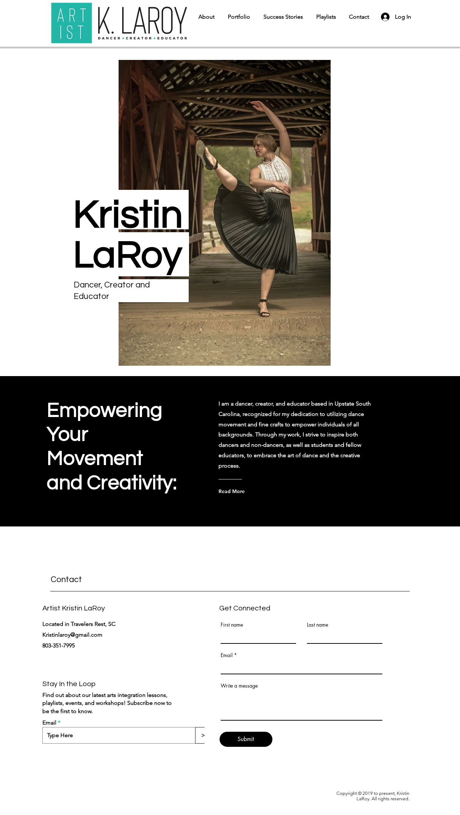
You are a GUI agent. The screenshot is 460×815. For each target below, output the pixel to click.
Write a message (239, 685)
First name (232, 624)
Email (49, 723)
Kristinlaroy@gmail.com (72, 634)
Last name (317, 624)
